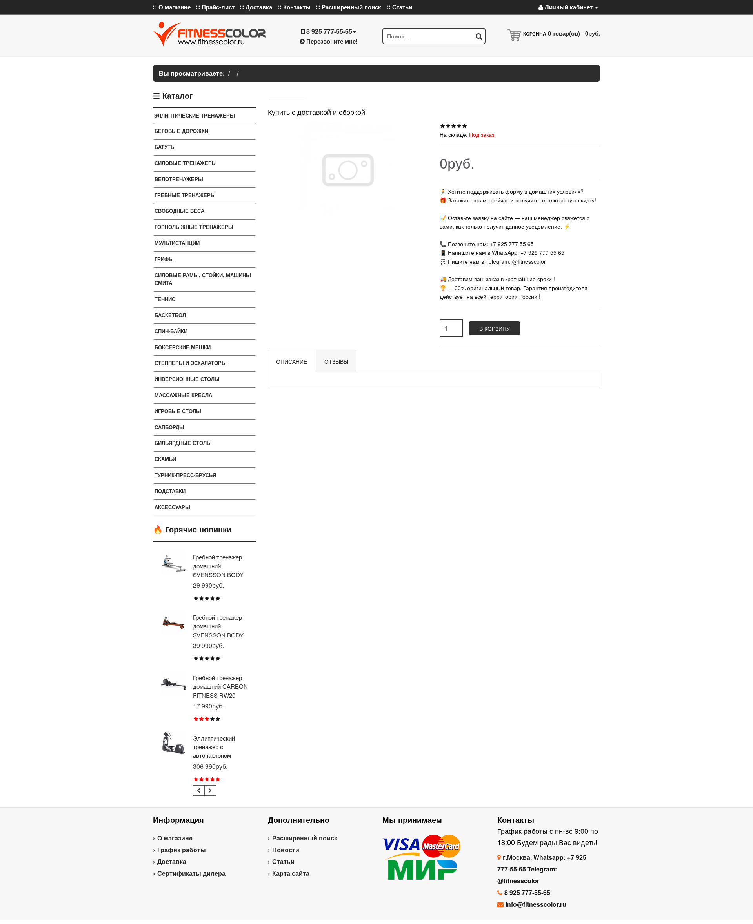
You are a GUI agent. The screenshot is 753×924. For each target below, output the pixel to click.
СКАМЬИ (165, 459)
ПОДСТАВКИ (170, 491)
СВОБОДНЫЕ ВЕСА (179, 210)
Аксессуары (172, 507)
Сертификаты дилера (191, 873)
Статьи (283, 861)
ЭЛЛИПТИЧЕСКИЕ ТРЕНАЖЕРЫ (194, 115)
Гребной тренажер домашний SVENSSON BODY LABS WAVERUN (218, 630)
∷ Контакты (294, 7)
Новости (285, 849)
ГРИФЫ (164, 259)
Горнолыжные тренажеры (194, 227)
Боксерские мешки (183, 347)
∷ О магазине (172, 7)
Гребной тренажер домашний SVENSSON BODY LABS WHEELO (218, 570)
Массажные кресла (183, 395)
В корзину (494, 328)
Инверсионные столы (187, 379)
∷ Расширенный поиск (348, 7)
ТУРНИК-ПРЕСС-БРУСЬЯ (185, 475)
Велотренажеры (179, 179)
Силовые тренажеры (186, 163)
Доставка (171, 861)
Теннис (165, 299)
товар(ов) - (574, 33)
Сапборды (169, 427)
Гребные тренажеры (185, 195)
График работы (181, 849)
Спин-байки (171, 331)
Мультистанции (177, 243)
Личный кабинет (568, 7)
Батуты (165, 147)
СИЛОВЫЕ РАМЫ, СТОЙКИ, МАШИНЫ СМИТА (203, 279)
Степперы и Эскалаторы (191, 363)
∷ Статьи (399, 7)
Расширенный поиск (304, 837)
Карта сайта (290, 873)
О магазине (175, 837)
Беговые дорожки (181, 130)
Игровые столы (178, 411)
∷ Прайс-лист (215, 7)
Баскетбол (170, 315)
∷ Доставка (256, 7)
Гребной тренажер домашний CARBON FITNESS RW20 (220, 686)
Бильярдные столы (183, 443)
